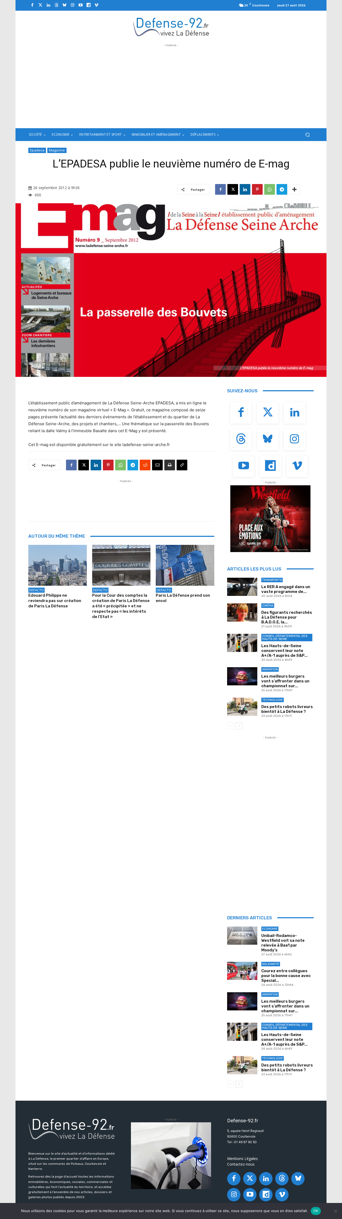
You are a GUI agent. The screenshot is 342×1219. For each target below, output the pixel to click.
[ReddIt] (145, 465)
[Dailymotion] (88, 5)
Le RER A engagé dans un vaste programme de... (285, 589)
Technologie (272, 700)
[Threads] (56, 5)
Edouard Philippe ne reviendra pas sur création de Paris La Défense (54, 600)
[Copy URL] (182, 465)
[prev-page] (230, 725)
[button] (307, 134)
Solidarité (270, 964)
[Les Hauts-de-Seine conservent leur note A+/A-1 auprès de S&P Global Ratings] (242, 643)
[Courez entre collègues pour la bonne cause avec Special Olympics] (242, 971)
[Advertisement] (171, 85)
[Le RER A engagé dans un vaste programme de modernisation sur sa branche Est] (242, 587)
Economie (270, 929)
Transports (272, 580)
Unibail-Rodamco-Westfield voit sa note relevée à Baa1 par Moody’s (283, 942)
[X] (232, 189)
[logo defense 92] (171, 26)
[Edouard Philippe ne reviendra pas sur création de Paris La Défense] (57, 565)
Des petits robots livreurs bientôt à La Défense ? (287, 709)
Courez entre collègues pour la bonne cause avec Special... (286, 975)
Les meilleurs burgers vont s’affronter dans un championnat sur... (285, 681)
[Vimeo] (96, 5)
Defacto (36, 590)
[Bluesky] (64, 5)
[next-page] (239, 725)
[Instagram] (72, 5)
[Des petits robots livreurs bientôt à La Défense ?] (242, 707)
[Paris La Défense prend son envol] (185, 565)
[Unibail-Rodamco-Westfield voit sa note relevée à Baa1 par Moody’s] (242, 936)
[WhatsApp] (269, 189)
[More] (294, 189)
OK (315, 1211)
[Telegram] (282, 189)
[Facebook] (32, 5)
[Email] (157, 465)
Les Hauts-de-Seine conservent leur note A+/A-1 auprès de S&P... (284, 650)
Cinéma (267, 605)
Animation (270, 669)
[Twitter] (40, 5)
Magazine (57, 150)
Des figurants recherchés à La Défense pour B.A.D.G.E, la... (286, 617)
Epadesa (37, 150)
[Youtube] (80, 5)
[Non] (335, 1211)
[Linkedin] (48, 5)
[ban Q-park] (171, 1155)
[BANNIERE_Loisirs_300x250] (270, 518)
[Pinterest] (257, 189)
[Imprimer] (169, 465)
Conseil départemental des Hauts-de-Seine (284, 637)
